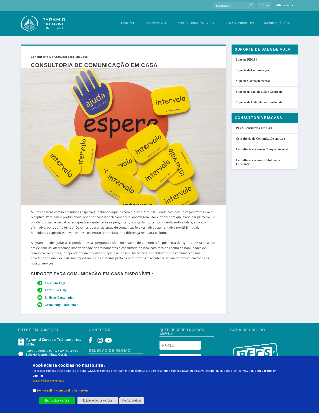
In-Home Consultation (59, 297)
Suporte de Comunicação (252, 70)
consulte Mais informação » (49, 380)
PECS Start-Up (55, 283)
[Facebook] (92, 341)
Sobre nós (127, 23)
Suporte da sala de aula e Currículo (259, 91)
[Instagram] (100, 341)
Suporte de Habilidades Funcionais (259, 102)
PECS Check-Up (56, 290)
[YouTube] (107, 341)
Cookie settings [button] (131, 400)
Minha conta (284, 5)
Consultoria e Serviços (196, 23)
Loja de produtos (240, 23)
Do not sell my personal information (62, 390)
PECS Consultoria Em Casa (254, 128)
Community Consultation (61, 305)
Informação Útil (277, 23)
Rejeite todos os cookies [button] (97, 400)
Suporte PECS (246, 59)
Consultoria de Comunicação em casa (260, 138)
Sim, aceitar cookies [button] (56, 400)
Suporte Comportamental (253, 81)
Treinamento (156, 23)
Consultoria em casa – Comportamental (262, 149)
